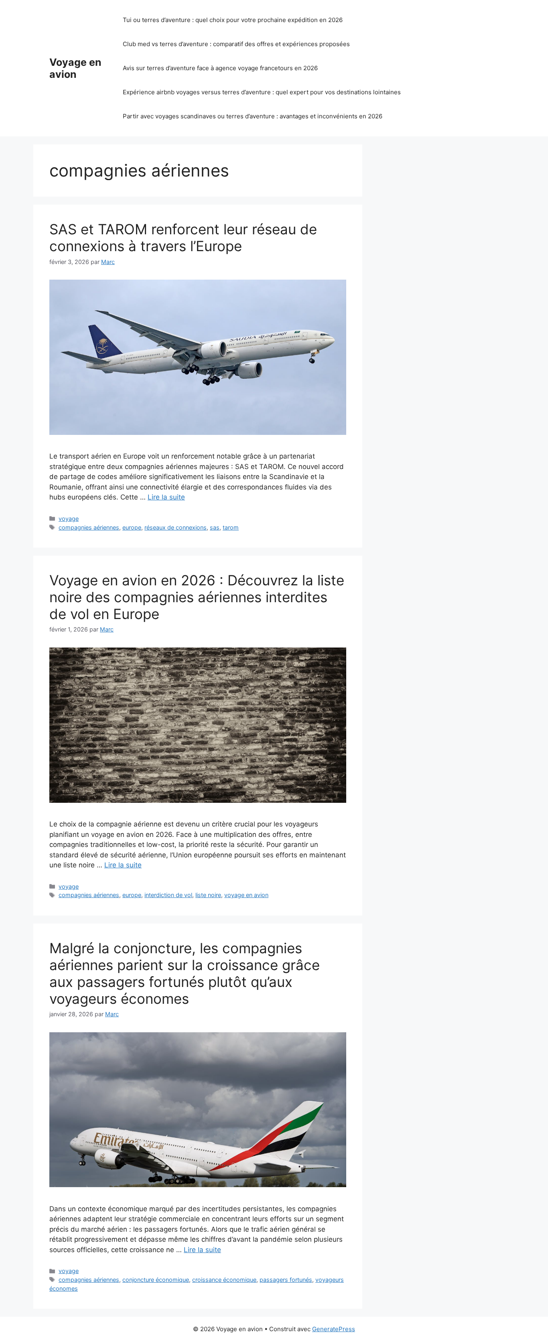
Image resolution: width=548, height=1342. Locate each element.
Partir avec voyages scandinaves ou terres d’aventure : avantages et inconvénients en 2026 (252, 116)
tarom (231, 527)
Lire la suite (166, 497)
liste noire (208, 894)
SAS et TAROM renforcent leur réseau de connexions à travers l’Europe (183, 237)
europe (131, 527)
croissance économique (224, 1279)
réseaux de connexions (175, 527)
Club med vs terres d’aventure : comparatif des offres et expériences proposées (236, 44)
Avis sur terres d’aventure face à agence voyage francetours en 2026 (220, 68)
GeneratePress (333, 1329)
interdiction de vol (168, 894)
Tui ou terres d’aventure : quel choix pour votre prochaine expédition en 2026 (233, 20)
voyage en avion (246, 894)
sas (214, 527)
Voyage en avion (75, 68)
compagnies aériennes (89, 527)
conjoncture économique (155, 1279)
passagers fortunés (286, 1279)
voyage (69, 518)
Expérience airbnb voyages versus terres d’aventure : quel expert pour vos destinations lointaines (262, 92)
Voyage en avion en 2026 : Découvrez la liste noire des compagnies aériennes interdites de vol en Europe (196, 597)
